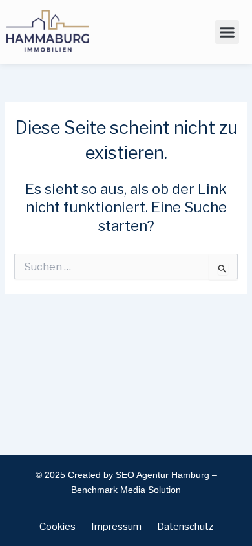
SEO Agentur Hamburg (162, 475)
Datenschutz (185, 526)
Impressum (116, 526)
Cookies (57, 526)
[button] (227, 32)
